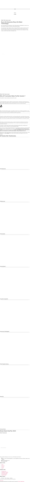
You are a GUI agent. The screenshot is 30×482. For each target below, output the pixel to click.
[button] (15, 9)
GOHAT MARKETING (21, 481)
